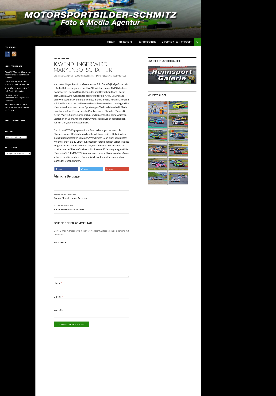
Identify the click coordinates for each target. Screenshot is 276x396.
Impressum (110, 42)
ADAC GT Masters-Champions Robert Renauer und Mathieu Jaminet (18, 75)
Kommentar (60, 242)
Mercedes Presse (85, 76)
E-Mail (58, 296)
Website (58, 309)
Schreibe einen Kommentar (112, 76)
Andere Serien (61, 58)
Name (58, 283)
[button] (66, 169)
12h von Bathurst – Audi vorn (69, 207)
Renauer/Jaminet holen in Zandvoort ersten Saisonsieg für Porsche (17, 107)
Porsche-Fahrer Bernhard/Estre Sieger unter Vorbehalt (17, 98)
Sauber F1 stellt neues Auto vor (70, 196)
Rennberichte (125, 42)
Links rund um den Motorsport (177, 42)
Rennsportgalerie (147, 42)
